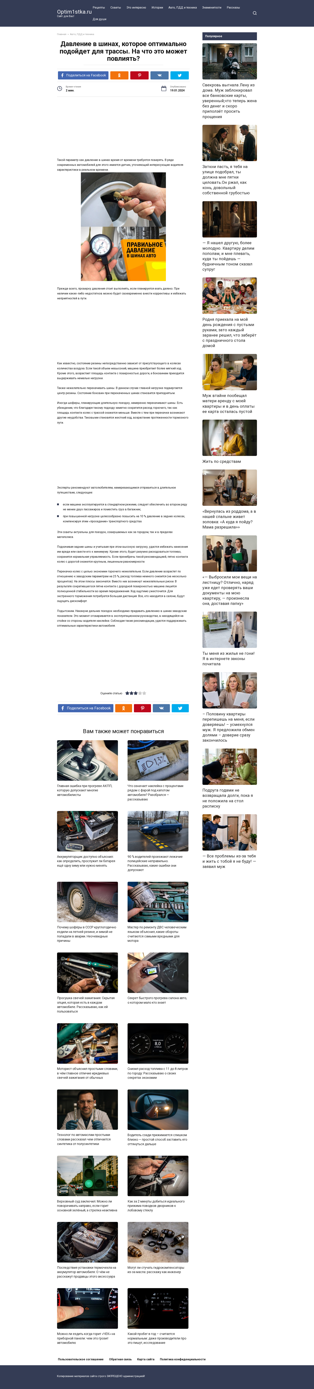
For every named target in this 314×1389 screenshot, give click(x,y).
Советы (115, 7)
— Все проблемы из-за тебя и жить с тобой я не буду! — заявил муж (229, 861)
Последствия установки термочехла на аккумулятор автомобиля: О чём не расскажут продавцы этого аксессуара (86, 1272)
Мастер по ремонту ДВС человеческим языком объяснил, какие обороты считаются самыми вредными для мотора (157, 934)
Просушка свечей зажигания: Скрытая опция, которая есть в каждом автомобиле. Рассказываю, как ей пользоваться (86, 1004)
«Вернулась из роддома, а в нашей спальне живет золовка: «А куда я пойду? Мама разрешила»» (229, 519)
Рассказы (233, 7)
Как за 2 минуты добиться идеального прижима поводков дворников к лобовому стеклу (156, 1205)
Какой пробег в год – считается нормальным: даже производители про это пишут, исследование (157, 1338)
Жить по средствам (221, 461)
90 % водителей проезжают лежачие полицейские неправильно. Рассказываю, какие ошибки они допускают (155, 863)
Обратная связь (120, 1359)
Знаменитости (211, 7)
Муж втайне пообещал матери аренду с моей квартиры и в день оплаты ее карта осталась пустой (228, 403)
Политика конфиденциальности (183, 1359)
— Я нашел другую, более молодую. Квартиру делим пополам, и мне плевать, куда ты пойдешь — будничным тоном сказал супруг (228, 256)
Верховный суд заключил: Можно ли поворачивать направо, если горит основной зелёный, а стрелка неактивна (87, 1205)
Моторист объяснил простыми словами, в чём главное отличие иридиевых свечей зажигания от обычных (87, 1073)
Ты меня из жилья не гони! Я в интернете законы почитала (228, 658)
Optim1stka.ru (74, 12)
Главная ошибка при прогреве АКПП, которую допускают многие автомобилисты (84, 790)
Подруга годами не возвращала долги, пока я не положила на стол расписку (227, 798)
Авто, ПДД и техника (182, 7)
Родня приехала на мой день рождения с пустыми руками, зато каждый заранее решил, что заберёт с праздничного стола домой (229, 332)
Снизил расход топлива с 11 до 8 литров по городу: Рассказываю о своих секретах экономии (158, 1073)
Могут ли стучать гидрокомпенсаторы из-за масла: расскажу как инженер (156, 1270)
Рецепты (99, 7)
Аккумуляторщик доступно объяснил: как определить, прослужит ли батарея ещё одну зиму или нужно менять (86, 861)
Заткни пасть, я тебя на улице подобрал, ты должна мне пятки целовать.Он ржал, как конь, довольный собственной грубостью (226, 179)
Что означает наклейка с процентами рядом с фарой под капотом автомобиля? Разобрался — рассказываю (155, 792)
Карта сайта (145, 1359)
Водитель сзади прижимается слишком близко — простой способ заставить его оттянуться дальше (157, 1139)
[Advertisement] (123, 127)
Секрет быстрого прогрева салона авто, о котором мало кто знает (157, 1000)
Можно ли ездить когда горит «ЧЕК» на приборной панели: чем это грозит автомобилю (86, 1338)
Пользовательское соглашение (81, 1359)
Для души (99, 19)
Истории (157, 7)
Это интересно (136, 7)
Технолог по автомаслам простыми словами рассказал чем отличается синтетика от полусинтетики (84, 1139)
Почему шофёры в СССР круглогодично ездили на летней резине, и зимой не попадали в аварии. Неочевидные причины (86, 934)
